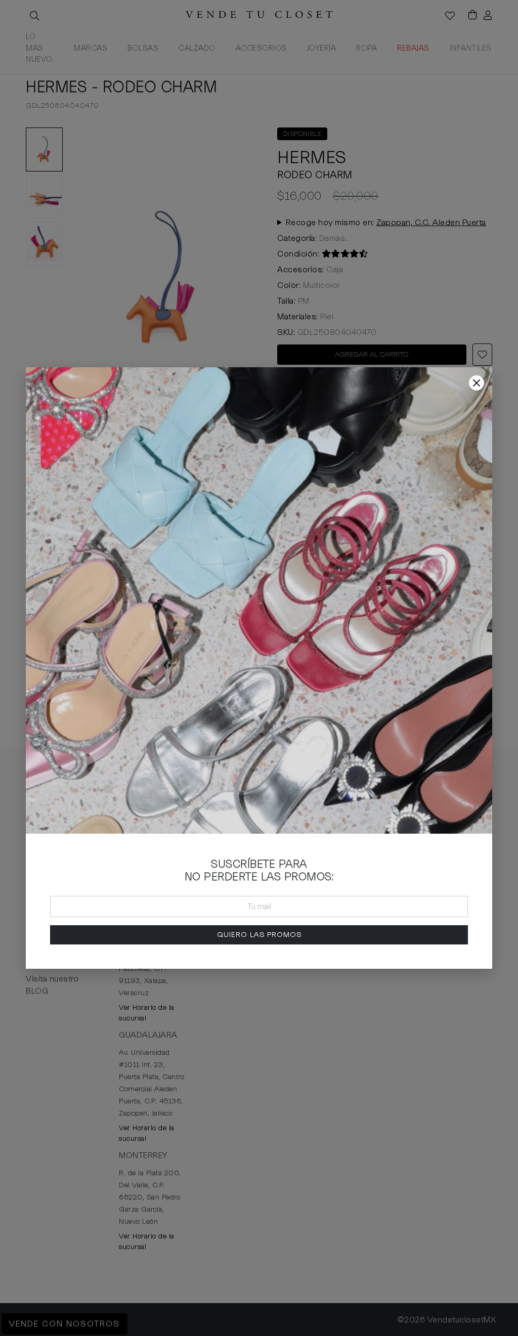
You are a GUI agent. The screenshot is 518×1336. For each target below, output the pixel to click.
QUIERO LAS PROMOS (259, 934)
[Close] (476, 383)
